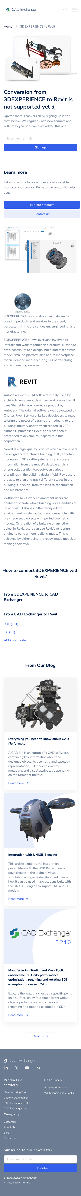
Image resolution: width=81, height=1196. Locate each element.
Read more (40, 1036)
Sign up (40, 147)
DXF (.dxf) (11, 624)
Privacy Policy (12, 1182)
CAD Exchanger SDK (16, 1103)
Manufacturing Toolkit (16, 1092)
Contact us (42, 214)
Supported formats (55, 1087)
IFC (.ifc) (9, 632)
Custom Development (16, 1097)
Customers (10, 1122)
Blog (6, 1133)
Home (8, 26)
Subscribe (41, 1168)
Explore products (42, 205)
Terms (26, 1182)
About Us (9, 1127)
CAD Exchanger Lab (15, 1108)
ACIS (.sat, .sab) (15, 640)
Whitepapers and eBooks (59, 1093)
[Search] (65, 9)
